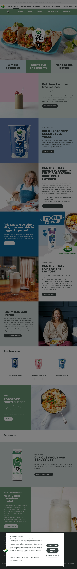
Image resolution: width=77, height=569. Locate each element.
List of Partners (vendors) (15, 562)
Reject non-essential (52, 550)
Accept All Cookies (52, 545)
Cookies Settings (52, 555)
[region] (35, 550)
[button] (5, 550)
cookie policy (23, 551)
